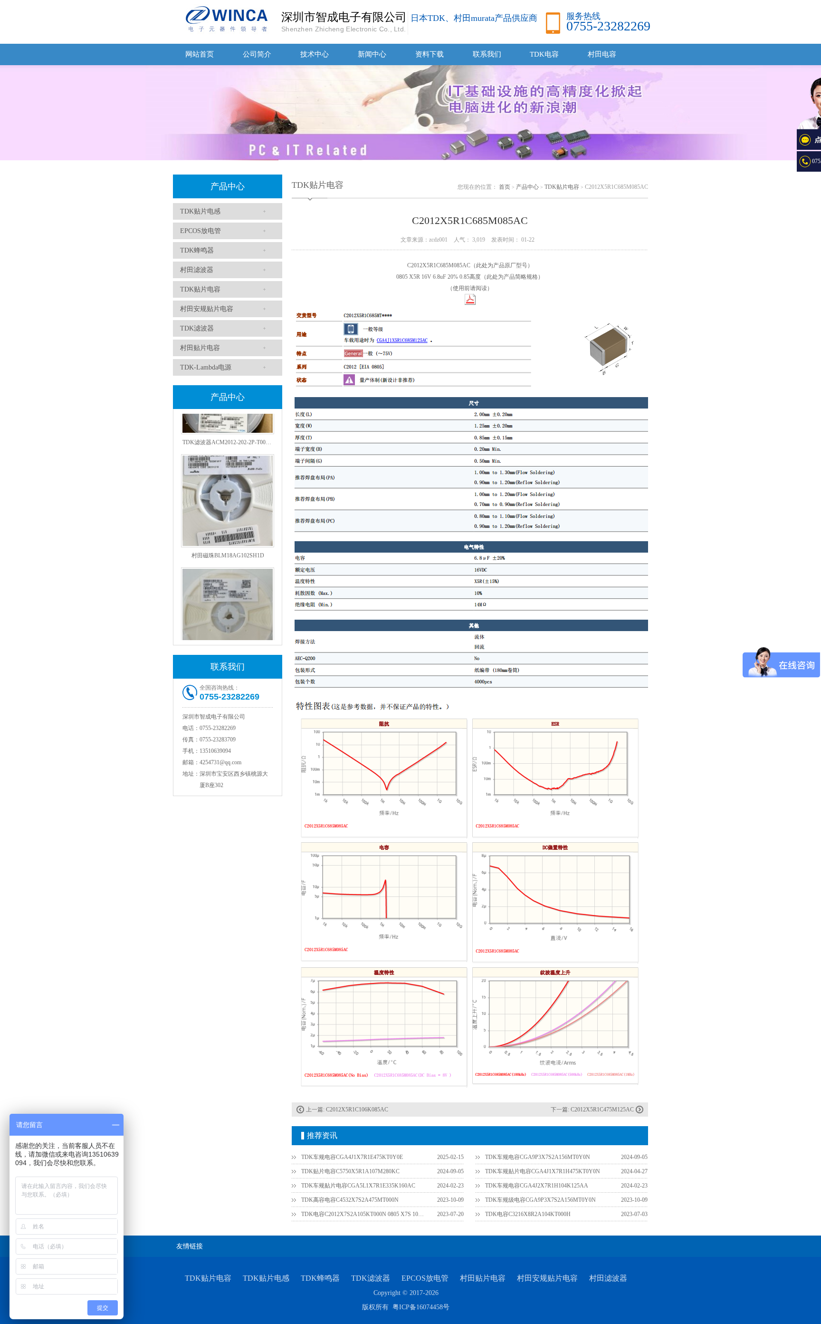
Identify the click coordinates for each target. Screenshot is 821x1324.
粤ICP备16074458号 (420, 1307)
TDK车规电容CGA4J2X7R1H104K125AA (536, 1185)
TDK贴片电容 (200, 289)
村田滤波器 (196, 269)
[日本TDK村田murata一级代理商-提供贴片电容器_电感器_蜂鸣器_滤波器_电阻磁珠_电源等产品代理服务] (225, 18)
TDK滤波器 (197, 328)
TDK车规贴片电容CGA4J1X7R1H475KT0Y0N (542, 1171)
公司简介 (257, 54)
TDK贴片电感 (200, 211)
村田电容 (602, 54)
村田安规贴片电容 (206, 308)
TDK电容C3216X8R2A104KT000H (528, 1214)
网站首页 (199, 54)
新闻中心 (372, 54)
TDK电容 (544, 54)
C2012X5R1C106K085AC (357, 1109)
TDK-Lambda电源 (205, 367)
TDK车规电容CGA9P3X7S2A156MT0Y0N (537, 1157)
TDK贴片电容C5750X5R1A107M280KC (350, 1171)
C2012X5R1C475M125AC (602, 1109)
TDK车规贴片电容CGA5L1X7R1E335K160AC (358, 1185)
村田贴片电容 (200, 347)
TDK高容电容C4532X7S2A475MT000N (350, 1200)
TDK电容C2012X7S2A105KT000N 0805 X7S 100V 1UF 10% (363, 1214)
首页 (504, 187)
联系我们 (487, 54)
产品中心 (227, 186)
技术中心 (314, 54)
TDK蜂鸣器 (197, 250)
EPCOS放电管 (200, 230)
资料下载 (429, 54)
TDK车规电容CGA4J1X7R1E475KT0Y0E (352, 1157)
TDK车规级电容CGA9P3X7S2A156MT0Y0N (540, 1200)
